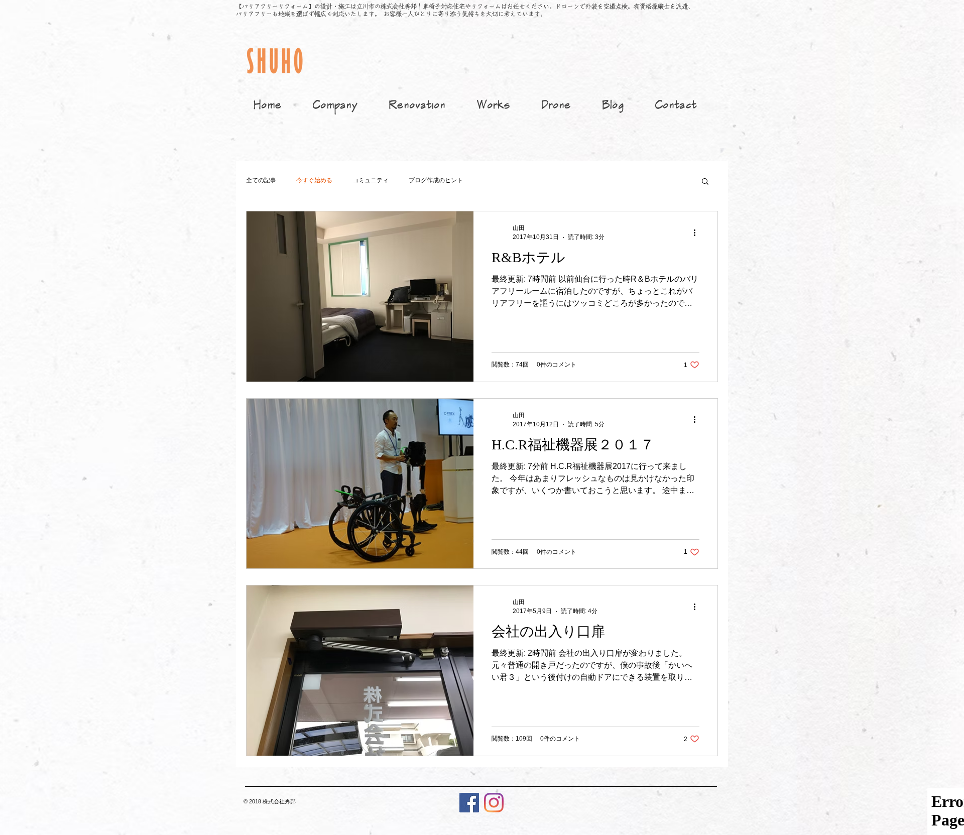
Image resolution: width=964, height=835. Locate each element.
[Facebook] (469, 802)
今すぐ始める (314, 180)
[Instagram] (494, 802)
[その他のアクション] (698, 232)
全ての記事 (261, 180)
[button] (705, 182)
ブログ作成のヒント (436, 180)
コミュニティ (370, 180)
